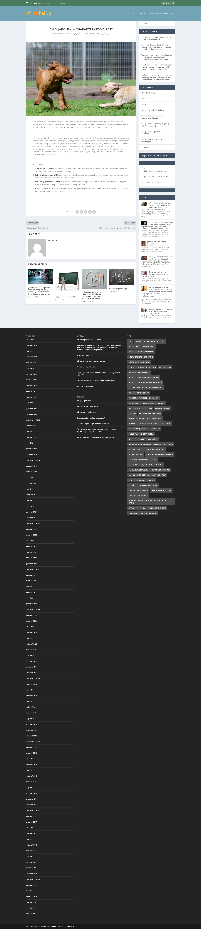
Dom (132, 14)
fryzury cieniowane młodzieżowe (144, 377)
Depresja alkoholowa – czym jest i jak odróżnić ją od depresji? (156, 38)
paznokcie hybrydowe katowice (143, 459)
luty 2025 (30, 403)
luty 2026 (30, 368)
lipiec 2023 (30, 477)
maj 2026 (29, 351)
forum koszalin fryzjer (139, 372)
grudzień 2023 (31, 449)
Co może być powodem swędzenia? (91, 418)
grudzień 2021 (31, 563)
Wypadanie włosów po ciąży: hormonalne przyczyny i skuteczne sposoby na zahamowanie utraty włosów (156, 206)
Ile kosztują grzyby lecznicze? (47, 182)
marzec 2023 (31, 500)
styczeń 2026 (31, 374)
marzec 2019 (31, 713)
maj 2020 (29, 638)
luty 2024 (30, 443)
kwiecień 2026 (31, 357)
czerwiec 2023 (31, 483)
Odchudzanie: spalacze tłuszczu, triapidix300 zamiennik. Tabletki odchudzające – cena (92, 295)
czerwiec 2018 (31, 764)
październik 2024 (33, 420)
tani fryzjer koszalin (138, 490)
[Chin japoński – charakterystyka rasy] (81, 79)
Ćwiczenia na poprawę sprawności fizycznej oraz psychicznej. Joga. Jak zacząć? (96, 430)
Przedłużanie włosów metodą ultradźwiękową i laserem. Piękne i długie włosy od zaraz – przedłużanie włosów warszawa (157, 225)
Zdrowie (144, 147)
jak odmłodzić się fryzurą (140, 408)
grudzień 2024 (31, 408)
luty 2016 (30, 908)
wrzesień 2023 (31, 466)
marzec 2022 (31, 552)
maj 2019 (29, 701)
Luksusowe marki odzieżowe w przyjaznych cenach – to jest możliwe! (160, 311)
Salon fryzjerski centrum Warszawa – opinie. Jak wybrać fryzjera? (99, 373)
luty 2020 (30, 655)
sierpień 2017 (31, 822)
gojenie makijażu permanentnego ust (145, 388)
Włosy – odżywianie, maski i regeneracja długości (152, 117)
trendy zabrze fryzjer (161, 490)
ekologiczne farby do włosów (142, 367)
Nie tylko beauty (89, 34)
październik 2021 (33, 569)
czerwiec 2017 (31, 833)
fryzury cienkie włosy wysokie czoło (145, 382)
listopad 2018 (31, 736)
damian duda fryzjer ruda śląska (149, 341)
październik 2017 (33, 810)
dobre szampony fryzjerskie (141, 352)
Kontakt (142, 14)
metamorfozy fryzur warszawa (143, 424)
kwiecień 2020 (31, 644)
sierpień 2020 (31, 621)
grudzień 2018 (31, 730)
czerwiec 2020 (31, 632)
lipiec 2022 (30, 540)
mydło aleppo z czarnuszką (141, 434)
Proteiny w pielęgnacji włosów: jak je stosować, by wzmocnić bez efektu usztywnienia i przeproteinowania (156, 77)
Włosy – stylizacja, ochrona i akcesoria (152, 132)
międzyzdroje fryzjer (138, 429)
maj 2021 (29, 586)
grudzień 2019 (31, 667)
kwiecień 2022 (31, 546)
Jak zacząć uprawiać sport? (88, 406)
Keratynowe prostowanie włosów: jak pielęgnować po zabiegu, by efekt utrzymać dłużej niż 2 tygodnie (156, 67)
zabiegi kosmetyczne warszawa (143, 513)
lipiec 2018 (30, 759)
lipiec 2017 (30, 828)
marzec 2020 (31, 650)
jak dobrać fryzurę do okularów (143, 398)
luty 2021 (30, 598)
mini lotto (166, 424)
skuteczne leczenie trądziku (142, 480)
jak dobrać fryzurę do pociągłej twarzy (147, 403)
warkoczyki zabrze (157, 508)
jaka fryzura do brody (139, 393)
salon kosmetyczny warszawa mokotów (147, 475)
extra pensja (165, 367)
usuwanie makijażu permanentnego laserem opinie (148, 502)
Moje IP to (155, 429)
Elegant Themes (49, 926)
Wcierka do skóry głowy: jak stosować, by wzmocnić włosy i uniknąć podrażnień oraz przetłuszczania (157, 57)
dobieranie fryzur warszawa (141, 347)
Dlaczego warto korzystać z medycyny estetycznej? (160, 258)
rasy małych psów (47, 138)
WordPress (71, 926)
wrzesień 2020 (31, 615)
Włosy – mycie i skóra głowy (152, 110)
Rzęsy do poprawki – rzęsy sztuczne (51, 3)
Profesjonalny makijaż (86, 367)
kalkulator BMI (162, 408)
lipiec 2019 (30, 690)
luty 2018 (30, 787)
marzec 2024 (31, 437)
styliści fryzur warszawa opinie (143, 485)
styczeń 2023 (31, 512)
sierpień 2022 (31, 535)
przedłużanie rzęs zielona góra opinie (146, 465)
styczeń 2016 (31, 914)
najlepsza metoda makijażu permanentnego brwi (151, 444)
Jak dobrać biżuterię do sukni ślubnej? (159, 243)
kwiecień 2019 (31, 707)
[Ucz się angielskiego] (121, 277)
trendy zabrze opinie (138, 495)
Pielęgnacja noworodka (86, 401)
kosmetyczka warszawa (150, 413)
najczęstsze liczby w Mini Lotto (143, 439)
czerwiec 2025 (31, 385)
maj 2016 (29, 891)
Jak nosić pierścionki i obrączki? (89, 340)
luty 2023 (30, 506)
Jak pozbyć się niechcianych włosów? (91, 361)
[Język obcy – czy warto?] (67, 281)
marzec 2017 (31, 851)
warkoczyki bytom (137, 508)
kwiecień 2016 (31, 896)
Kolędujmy (39, 188)
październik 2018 (33, 741)
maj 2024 (29, 431)
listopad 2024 (31, 414)
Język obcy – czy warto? (45, 168)
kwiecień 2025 (31, 391)
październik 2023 (33, 460)
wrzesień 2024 (31, 426)
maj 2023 (29, 489)
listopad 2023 (31, 454)
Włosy (143, 104)
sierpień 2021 (31, 581)
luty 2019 (30, 718)
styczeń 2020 (31, 661)
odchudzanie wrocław (154, 449)
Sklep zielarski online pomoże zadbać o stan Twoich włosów (154, 274)
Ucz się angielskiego (118, 289)
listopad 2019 (31, 673)
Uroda (143, 99)
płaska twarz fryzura (138, 470)
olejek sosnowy (136, 454)
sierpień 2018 (31, 753)
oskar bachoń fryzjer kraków (159, 454)
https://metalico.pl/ (85, 355)
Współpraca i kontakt (161, 14)
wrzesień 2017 (31, 816)
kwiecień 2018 (31, 776)
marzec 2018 (31, 782)
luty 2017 (30, 856)
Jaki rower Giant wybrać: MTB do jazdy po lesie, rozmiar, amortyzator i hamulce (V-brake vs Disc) (39, 290)
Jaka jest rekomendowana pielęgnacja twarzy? (96, 380)
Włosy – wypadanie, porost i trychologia (152, 140)
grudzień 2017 (31, 799)
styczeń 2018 (31, 793)
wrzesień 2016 (31, 885)
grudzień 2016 (31, 868)
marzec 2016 (31, 902)
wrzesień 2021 (31, 575)
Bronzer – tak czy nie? (86, 386)
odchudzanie (134, 449)
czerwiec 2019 (31, 695)
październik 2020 (33, 609)
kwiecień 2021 (31, 592)
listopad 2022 (31, 517)
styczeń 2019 (31, 724)
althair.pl (68, 34)
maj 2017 (29, 839)
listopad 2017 (31, 805)
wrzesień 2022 (31, 529)
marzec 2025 (31, 397)
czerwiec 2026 (31, 345)
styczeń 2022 (31, 558)
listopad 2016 (31, 874)
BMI (130, 341)
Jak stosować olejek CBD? (87, 412)
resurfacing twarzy (161, 470)
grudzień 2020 (31, 604)
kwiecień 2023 (31, 494)
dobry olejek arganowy (139, 362)
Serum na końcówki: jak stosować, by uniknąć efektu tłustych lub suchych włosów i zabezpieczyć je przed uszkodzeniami (156, 291)
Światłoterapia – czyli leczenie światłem (93, 424)
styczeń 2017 (31, 862)
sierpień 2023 (31, 472)
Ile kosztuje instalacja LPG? (46, 175)
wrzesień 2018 (31, 747)
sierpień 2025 (31, 380)
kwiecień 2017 (31, 845)
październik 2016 (33, 879)
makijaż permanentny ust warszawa (145, 418)
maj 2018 (29, 770)
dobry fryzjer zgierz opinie (141, 357)
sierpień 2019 (31, 684)
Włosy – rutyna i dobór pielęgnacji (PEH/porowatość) (155, 125)
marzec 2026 (31, 363)
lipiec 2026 (30, 340)
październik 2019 (33, 678)
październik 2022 (33, 523)
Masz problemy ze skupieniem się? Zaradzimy (95, 437)
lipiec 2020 (30, 627)
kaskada (132, 413)
